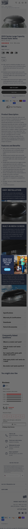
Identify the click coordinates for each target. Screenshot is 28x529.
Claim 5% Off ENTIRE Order (7, 269)
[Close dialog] (26, 256)
